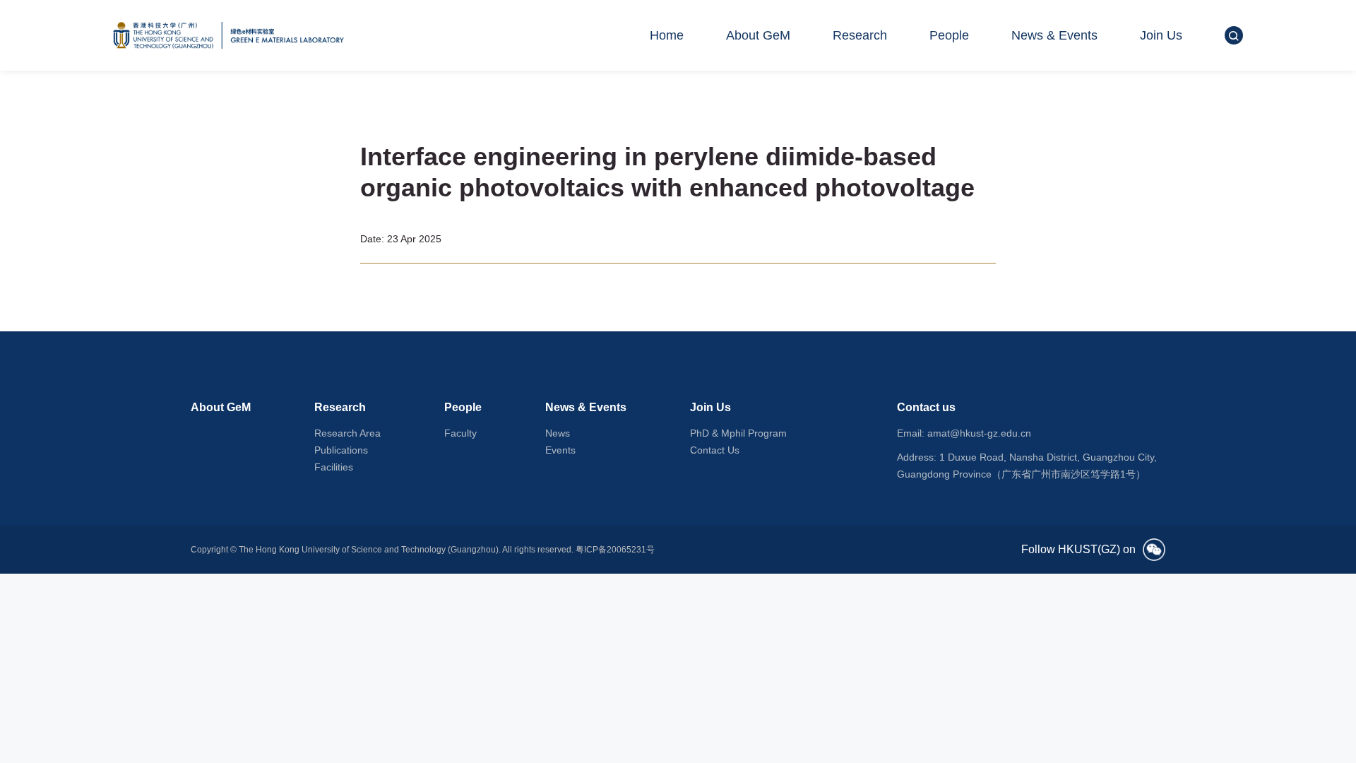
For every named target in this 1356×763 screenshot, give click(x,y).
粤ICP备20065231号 (615, 550)
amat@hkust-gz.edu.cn (979, 433)
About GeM (758, 35)
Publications (341, 450)
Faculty (460, 433)
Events (560, 450)
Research (860, 35)
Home (667, 35)
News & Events (1054, 35)
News (557, 433)
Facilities (333, 467)
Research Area (347, 433)
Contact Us (714, 450)
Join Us (1161, 35)
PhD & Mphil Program (738, 433)
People (949, 35)
